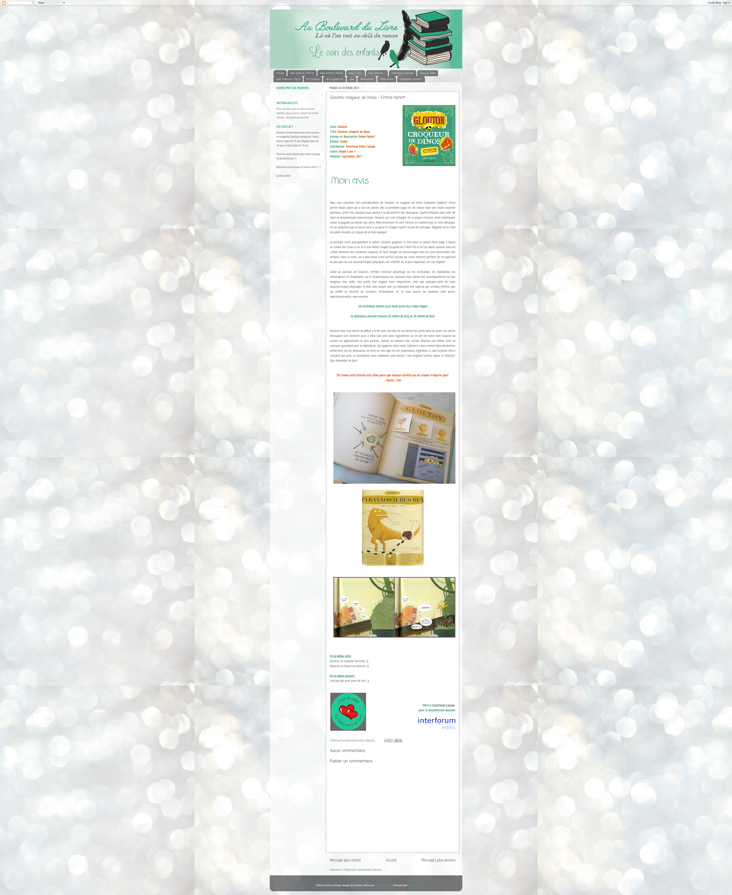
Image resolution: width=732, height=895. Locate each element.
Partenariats (367, 79)
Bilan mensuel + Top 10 (288, 79)
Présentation (387, 79)
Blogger (412, 885)
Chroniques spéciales (402, 73)
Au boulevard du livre (297, 117)
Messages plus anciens (438, 860)
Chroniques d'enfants (411, 79)
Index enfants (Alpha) (331, 73)
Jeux (351, 79)
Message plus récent (345, 860)
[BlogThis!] (390, 740)
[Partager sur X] (393, 740)
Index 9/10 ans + (376, 73)
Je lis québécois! (334, 79)
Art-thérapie (313, 79)
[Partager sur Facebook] (397, 740)
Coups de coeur (428, 73)
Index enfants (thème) (302, 73)
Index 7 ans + (356, 73)
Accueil (280, 73)
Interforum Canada (443, 705)
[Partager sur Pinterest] (400, 740)
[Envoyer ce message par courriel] (386, 740)
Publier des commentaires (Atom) (362, 869)
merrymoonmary (383, 885)
